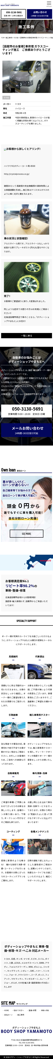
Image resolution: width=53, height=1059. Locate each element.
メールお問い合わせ (28, 430)
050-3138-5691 (14, 12)
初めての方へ (19, 1010)
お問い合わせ (39, 13)
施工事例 (20, 1014)
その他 (6, 97)
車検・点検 (45, 1010)
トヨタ (18, 103)
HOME (6, 1010)
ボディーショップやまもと (21, 1057)
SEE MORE (26, 533)
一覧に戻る (26, 335)
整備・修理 (32, 1010)
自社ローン (8, 1014)
